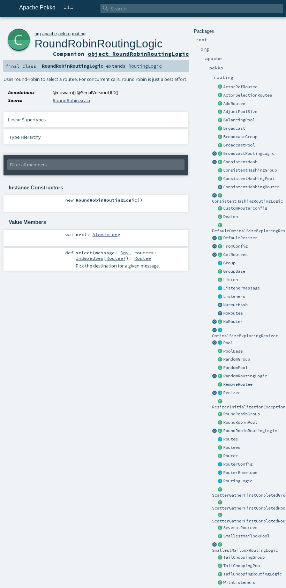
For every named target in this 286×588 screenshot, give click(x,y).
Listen (230, 279)
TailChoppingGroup (244, 557)
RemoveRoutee (238, 384)
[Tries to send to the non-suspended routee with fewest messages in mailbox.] (220, 545)
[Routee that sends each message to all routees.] (220, 528)
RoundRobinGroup (241, 414)
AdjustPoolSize (240, 111)
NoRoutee (233, 313)
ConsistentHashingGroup (250, 170)
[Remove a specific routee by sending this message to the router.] (220, 384)
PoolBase (233, 351)
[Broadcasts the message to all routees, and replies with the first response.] (220, 515)
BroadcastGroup (240, 136)
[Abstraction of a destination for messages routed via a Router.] (220, 439)
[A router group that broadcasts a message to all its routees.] (220, 137)
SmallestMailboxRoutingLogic (245, 550)
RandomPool (235, 367)
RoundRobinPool (240, 422)
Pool (228, 342)
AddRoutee (234, 103)
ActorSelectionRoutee (247, 95)
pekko (64, 33)
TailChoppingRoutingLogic (252, 574)
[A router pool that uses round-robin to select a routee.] (220, 422)
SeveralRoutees (240, 527)
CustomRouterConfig (245, 208)
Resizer (231, 392)
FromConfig (235, 246)
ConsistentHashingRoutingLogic (247, 201)
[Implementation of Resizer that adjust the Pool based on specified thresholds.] (220, 238)
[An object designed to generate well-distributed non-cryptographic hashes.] (220, 305)
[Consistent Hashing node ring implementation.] (220, 162)
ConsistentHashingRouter (251, 186)
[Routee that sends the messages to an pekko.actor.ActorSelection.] (220, 95)
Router (230, 455)
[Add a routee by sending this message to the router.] (220, 104)
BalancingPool (239, 120)
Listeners (234, 296)
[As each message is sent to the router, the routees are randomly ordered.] (220, 574)
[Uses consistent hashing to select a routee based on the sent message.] (220, 195)
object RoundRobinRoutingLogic (138, 53)
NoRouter (233, 321)
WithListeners (239, 582)
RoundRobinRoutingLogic (250, 430)
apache (49, 33)
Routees (231, 447)
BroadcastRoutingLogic (248, 153)
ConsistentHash (240, 161)
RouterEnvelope (240, 472)
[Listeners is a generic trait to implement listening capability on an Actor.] (220, 297)
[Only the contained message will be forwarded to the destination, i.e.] (220, 473)
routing (78, 33)
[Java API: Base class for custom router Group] (220, 271)
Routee (230, 439)
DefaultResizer (240, 237)
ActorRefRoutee (240, 86)
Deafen (230, 216)
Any (124, 252)
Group (229, 263)
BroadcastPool (239, 145)
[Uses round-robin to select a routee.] (220, 431)
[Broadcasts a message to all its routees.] (220, 154)
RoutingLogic (238, 480)
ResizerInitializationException (248, 407)
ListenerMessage (241, 288)
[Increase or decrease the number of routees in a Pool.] (220, 112)
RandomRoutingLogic (245, 376)
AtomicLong (106, 234)
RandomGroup (236, 359)
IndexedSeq (90, 258)
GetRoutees (235, 254)
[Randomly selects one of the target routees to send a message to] (220, 376)
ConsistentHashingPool (248, 178)
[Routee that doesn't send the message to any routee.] (220, 313)
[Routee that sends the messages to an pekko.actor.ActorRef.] (220, 87)
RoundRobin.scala (71, 100)
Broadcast (234, 128)
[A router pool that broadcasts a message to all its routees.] (220, 145)
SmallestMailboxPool (246, 536)
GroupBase (234, 271)
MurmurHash (235, 304)
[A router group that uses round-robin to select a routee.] (220, 414)
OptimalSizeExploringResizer (245, 335)
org (38, 33)
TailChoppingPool (242, 565)
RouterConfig (238, 464)
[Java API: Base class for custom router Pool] (220, 351)
